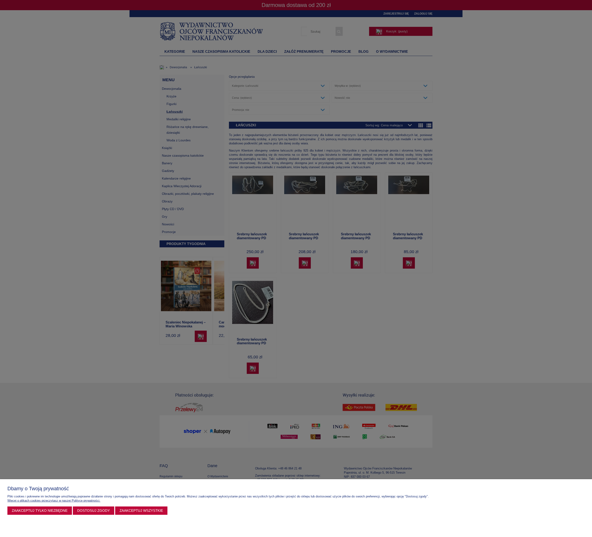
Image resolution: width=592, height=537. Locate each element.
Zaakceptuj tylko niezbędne (40, 510)
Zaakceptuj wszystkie (141, 510)
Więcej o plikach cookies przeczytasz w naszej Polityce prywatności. (53, 500)
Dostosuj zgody (93, 510)
